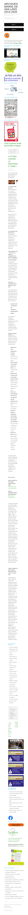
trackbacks (12, 713)
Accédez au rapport (20, 846)
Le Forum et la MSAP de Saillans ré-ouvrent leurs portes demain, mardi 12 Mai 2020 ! (13, 699)
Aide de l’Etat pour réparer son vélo (12, 881)
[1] (8, 503)
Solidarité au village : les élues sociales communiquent (13, 682)
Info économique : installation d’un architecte (13, 667)
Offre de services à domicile (11, 894)
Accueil (15, 149)
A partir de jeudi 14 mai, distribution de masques (13, 676)
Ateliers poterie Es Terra (14, 802)
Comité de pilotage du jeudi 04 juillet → (16, 725)
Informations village (11, 170)
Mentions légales (7, 906)
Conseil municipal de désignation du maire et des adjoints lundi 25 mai (16, 793)
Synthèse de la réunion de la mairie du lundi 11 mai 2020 (13, 688)
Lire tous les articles (8, 910)
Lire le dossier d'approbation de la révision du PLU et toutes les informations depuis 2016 (15, 840)
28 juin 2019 (10, 168)
